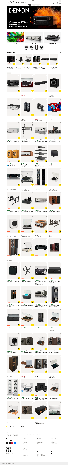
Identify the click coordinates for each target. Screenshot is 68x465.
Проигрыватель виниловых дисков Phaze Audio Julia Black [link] (27, 306)
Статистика (3, 463)
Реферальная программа (54, 441)
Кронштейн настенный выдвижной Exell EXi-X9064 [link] (13, 212)
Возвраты (38, 444)
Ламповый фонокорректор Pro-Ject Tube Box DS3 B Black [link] (13, 328)
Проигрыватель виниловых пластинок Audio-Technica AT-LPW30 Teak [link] (13, 421)
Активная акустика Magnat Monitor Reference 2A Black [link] (36, 67)
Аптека (24, 448)
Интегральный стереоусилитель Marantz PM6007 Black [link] (53, 67)
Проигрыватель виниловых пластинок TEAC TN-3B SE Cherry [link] (26, 94)
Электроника (24, 444)
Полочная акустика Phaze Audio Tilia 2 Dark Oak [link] (54, 352)
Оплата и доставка (39, 441)
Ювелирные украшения (26, 460)
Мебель (24, 441)
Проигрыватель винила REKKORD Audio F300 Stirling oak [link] (27, 328)
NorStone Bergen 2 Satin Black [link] (38, 164)
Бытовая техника (25, 442)
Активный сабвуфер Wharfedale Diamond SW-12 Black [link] (13, 282)
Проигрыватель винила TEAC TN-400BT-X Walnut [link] (54, 328)
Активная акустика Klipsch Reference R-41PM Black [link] (10, 67)
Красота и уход (25, 449)
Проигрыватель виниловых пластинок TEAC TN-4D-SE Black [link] (40, 282)
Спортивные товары (25, 455)
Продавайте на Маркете (40, 454)
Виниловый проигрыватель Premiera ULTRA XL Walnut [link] (41, 352)
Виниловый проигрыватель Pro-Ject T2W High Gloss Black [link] (54, 421)
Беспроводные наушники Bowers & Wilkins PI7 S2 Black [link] (41, 118)
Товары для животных (25, 456)
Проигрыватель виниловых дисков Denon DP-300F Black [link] (27, 67)
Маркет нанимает (53, 444)
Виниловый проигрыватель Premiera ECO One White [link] (54, 188)
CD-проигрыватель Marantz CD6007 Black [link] (44, 67)
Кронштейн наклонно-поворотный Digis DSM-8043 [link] (27, 282)
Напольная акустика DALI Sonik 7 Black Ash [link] (40, 328)
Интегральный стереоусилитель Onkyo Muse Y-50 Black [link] (13, 188)
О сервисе (38, 443)
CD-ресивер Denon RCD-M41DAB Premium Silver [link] (41, 305)
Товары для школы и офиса (26, 454)
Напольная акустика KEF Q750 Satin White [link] (12, 398)
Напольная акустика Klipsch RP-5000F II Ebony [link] (13, 305)
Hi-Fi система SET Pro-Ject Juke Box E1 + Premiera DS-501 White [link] (27, 399)
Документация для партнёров (41, 455)
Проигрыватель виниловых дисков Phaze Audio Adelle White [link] (41, 141)
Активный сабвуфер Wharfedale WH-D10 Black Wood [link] (54, 94)
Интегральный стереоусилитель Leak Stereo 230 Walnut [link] (40, 235)
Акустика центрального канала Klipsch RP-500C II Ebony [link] (40, 421)
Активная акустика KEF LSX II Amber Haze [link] (12, 164)
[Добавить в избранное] (14, 55)
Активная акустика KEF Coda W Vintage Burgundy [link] (53, 258)
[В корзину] (14, 64)
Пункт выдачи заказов (54, 443)
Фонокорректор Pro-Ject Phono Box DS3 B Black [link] (55, 281)
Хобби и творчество (25, 450)
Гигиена (24, 443)
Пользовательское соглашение (10, 463)
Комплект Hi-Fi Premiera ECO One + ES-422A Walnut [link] (26, 375)
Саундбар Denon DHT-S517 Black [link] (19, 67)
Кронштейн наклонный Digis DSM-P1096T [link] (26, 141)
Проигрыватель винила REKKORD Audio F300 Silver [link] (27, 235)
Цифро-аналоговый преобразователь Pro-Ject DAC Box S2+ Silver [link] (13, 141)
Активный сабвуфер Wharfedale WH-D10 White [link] (13, 352)
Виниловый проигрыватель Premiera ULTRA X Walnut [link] (54, 399)
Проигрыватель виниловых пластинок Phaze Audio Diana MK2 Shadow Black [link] (54, 375)
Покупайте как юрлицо (40, 442)
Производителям (53, 442)
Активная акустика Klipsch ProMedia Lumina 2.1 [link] (41, 398)
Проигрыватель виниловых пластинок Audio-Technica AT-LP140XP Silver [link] (27, 188)
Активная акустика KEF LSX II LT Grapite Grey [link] (26, 352)
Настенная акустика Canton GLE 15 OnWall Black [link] (55, 305)
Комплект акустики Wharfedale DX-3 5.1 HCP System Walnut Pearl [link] (54, 141)
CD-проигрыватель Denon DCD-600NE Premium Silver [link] (41, 212)
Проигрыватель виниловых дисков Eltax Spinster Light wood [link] (26, 258)
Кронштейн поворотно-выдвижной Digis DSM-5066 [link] (54, 235)
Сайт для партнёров (39, 456)
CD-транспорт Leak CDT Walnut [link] (25, 164)
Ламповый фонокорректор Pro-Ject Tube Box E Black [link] (27, 212)
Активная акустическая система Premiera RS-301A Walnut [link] (54, 212)
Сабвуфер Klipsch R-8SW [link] (52, 164)
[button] (14, 1)
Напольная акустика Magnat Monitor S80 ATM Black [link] (27, 118)
